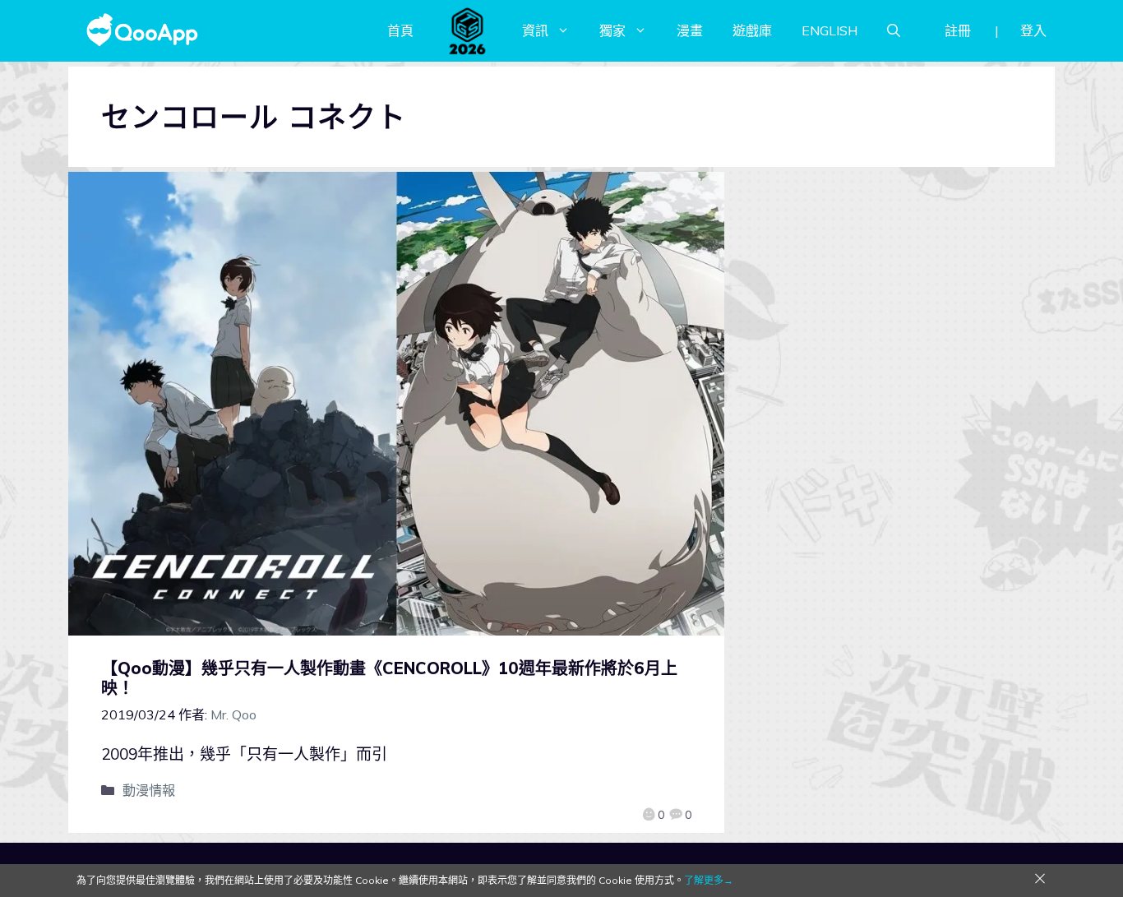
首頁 (400, 30)
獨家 (612, 30)
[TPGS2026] (467, 30)
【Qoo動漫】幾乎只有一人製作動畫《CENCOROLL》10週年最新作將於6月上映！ (389, 678)
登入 (1033, 30)
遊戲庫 (752, 30)
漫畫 (690, 30)
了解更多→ (708, 880)
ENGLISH (829, 30)
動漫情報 (148, 790)
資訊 (535, 30)
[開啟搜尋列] (893, 30)
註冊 (958, 30)
